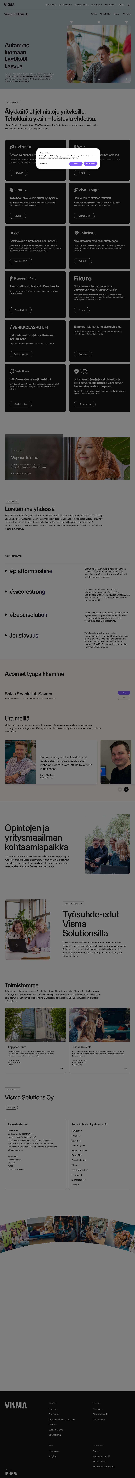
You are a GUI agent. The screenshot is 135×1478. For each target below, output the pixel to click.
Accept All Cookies (90, 163)
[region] (68, 158)
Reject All (76, 163)
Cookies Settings (43, 163)
